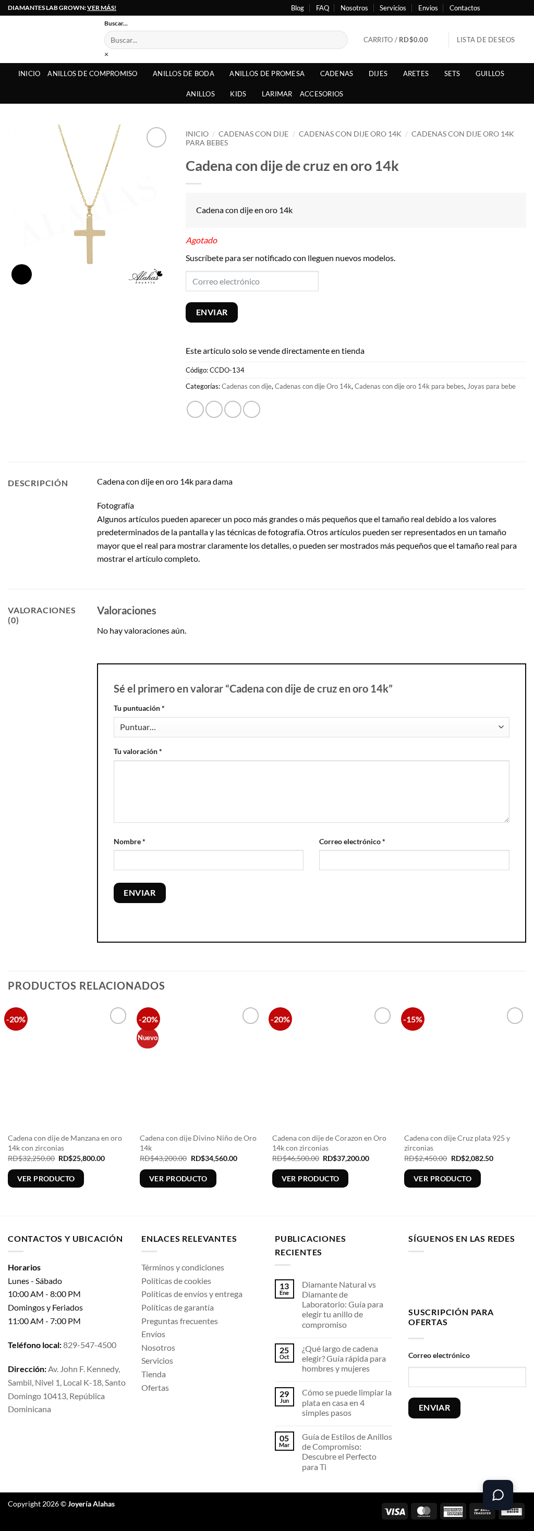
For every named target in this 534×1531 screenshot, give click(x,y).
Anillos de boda (183, 73)
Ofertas (155, 1387)
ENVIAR (212, 312)
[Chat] (498, 1495)
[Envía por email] (232, 409)
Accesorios (322, 94)
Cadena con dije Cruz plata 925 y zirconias (457, 1142)
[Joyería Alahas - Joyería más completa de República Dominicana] (48, 39)
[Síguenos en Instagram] (501, 7)
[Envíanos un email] (482, 1277)
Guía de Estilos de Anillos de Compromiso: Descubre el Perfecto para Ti (347, 1451)
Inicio (29, 73)
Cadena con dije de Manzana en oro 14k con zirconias (65, 1142)
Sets (452, 73)
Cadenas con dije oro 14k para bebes (409, 386)
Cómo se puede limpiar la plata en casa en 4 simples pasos (347, 1402)
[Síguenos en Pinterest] (498, 1277)
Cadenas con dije (253, 134)
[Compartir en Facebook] (195, 409)
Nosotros (354, 8)
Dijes (378, 73)
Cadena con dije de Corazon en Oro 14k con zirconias (329, 1142)
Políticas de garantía (177, 1307)
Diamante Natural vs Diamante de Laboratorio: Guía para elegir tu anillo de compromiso (342, 1304)
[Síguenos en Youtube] (521, 7)
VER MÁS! (101, 7)
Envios (428, 8)
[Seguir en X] (511, 7)
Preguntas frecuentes (179, 1321)
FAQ (322, 8)
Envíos (153, 1334)
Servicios (393, 8)
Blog (297, 8)
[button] (402, 39)
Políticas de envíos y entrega (191, 1294)
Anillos (200, 94)
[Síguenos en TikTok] (449, 1277)
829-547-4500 (89, 1345)
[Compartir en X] (214, 409)
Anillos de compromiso (92, 73)
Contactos (465, 8)
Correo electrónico (352, 841)
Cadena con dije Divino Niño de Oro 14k (198, 1142)
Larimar (277, 94)
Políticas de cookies (176, 1281)
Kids (238, 94)
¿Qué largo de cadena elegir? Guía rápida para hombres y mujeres (344, 1358)
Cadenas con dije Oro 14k (350, 134)
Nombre (129, 841)
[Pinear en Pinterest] (251, 409)
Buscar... (116, 23)
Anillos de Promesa (267, 73)
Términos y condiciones (182, 1267)
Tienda (153, 1374)
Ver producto (46, 1178)
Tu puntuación (139, 707)
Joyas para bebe (491, 386)
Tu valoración (138, 751)
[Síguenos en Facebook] (491, 7)
